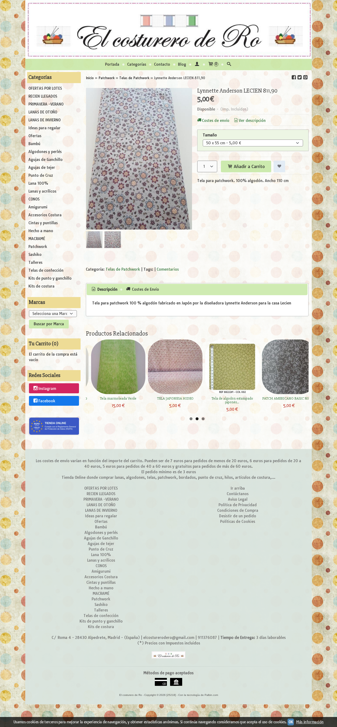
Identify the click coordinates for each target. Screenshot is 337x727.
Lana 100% (38, 183)
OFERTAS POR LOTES (45, 88)
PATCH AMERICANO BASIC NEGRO (289, 398)
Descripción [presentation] (106, 289)
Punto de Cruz (40, 175)
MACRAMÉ (36, 238)
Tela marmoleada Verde (118, 398)
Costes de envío (215, 120)
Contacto (162, 64)
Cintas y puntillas (43, 223)
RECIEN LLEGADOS (42, 96)
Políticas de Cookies (237, 521)
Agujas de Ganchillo (45, 159)
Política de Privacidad (238, 505)
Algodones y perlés (45, 151)
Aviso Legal (237, 499)
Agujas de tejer (41, 167)
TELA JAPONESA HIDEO (175, 398)
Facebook (46, 401)
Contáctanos (238, 493)
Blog (182, 64)
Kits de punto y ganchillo (50, 278)
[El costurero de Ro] (168, 29)
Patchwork (37, 246)
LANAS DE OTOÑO (42, 112)
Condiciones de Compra (237, 510)
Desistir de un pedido (237, 516)
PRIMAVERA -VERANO (45, 104)
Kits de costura (41, 286)
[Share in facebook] (294, 77)
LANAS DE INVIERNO (44, 120)
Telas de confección (45, 270)
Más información (310, 722)
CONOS (33, 199)
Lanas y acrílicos (42, 191)
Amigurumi (37, 207)
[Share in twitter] (300, 77)
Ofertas (34, 135)
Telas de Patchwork (123, 269)
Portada (112, 64)
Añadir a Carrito (248, 166)
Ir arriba (238, 488)
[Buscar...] (229, 64)
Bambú (34, 143)
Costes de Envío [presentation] (145, 289)
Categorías (136, 64)
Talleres (35, 262)
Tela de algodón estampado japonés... (232, 400)
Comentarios (168, 269)
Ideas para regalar (44, 128)
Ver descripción (252, 120)
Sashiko (35, 254)
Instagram (47, 388)
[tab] (104, 289)
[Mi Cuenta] (197, 64)
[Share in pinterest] (305, 77)
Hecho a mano (40, 230)
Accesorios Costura (45, 215)
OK (291, 722)
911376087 (207, 637)
